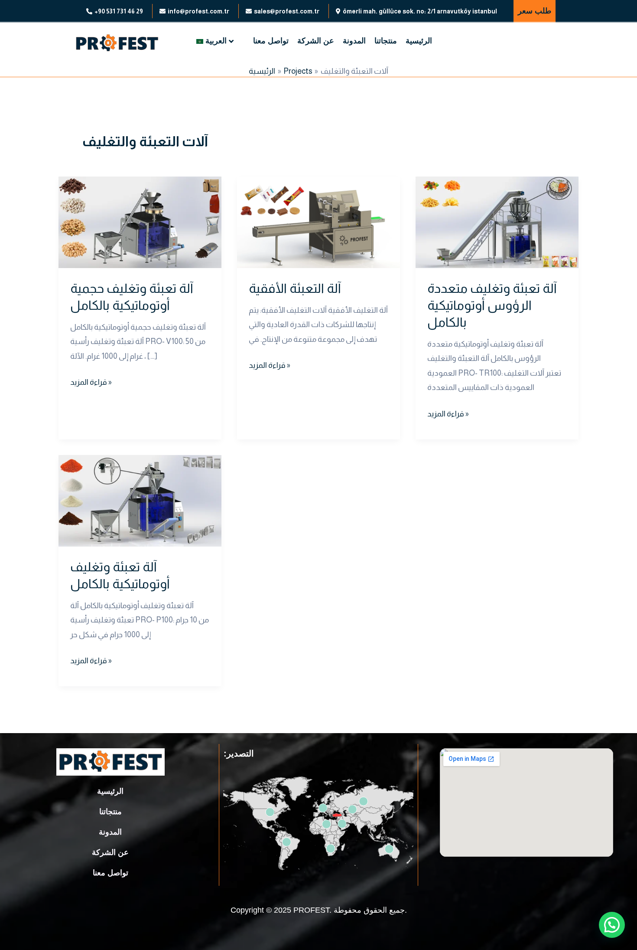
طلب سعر (534, 11)
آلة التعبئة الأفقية (295, 288)
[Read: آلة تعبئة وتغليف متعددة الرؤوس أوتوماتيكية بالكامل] (497, 221)
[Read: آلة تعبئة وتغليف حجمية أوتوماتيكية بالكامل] (139, 221)
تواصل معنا (271, 40)
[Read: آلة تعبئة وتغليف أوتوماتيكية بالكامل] (139, 500)
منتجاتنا (385, 40)
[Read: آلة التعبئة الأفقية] (318, 221)
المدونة (354, 40)
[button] (612, 925)
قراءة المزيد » (91, 381)
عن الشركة (315, 40)
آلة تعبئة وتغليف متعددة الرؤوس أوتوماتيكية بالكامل (492, 305)
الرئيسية (419, 40)
